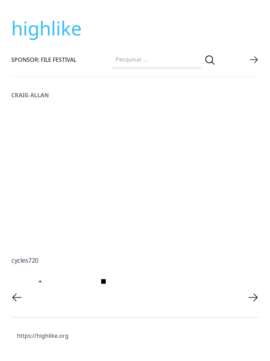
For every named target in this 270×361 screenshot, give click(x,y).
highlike (46, 28)
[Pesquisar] (210, 60)
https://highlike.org (43, 336)
